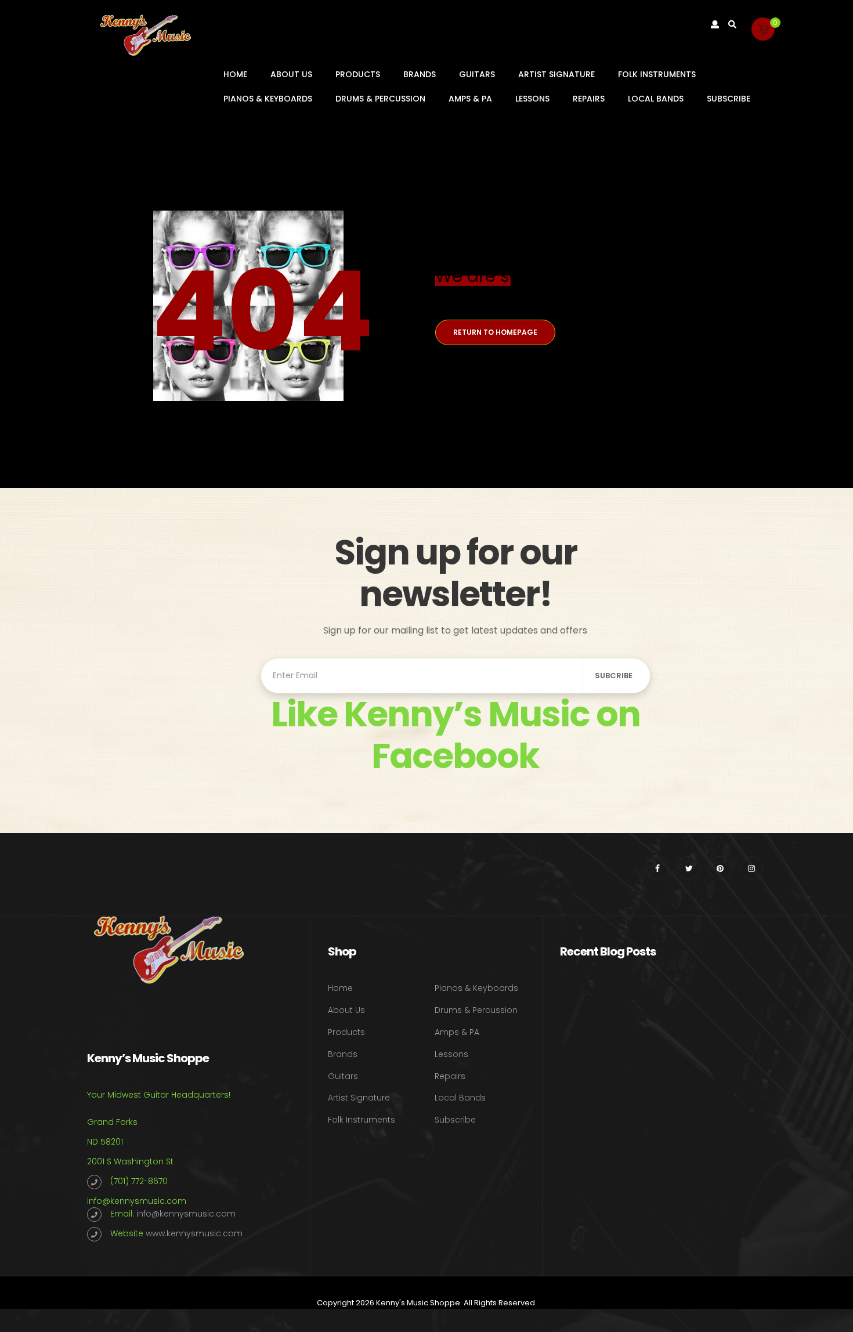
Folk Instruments (657, 74)
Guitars (477, 74)
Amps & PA (470, 98)
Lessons (532, 98)
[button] (763, 29)
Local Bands (656, 98)
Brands (419, 74)
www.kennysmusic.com (194, 1233)
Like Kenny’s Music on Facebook (455, 735)
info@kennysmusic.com (136, 1201)
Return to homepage (495, 332)
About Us (291, 74)
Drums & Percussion (380, 98)
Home (235, 74)
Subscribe (728, 98)
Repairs (589, 98)
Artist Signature (556, 74)
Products (357, 74)
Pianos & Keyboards (267, 98)
